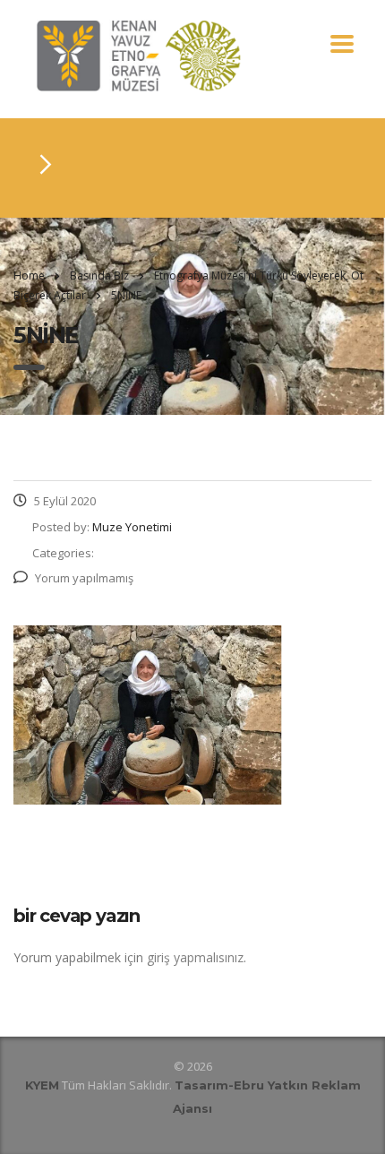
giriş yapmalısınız (195, 957)
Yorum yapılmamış (84, 578)
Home (29, 275)
